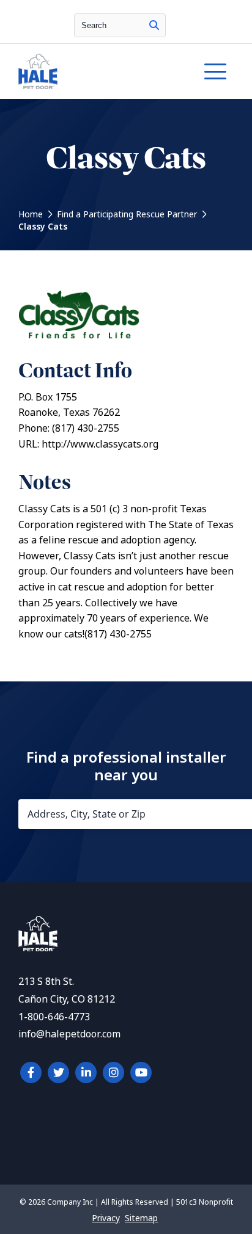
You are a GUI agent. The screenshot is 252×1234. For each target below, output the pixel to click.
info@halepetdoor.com (69, 1034)
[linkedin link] (86, 1072)
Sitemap (141, 1218)
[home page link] (97, 71)
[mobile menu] (215, 71)
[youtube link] (141, 1072)
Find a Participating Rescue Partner (127, 214)
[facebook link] (31, 1072)
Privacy (106, 1218)
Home (30, 214)
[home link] (37, 948)
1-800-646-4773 (54, 1017)
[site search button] (154, 25)
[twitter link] (58, 1072)
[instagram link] (113, 1072)
